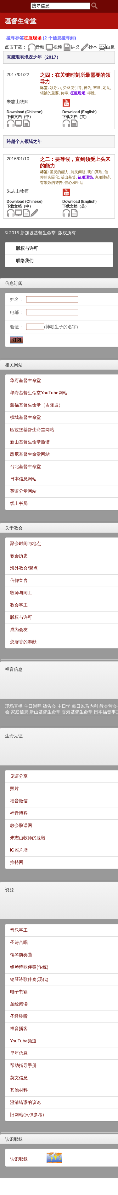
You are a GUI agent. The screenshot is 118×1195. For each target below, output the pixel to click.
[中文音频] (10, 123)
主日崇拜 (33, 706)
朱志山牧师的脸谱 (27, 837)
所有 (71, 232)
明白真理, (95, 172)
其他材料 (19, 1089)
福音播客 (19, 1028)
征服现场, (78, 93)
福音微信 (19, 800)
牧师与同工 (21, 592)
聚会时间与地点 (25, 543)
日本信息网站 (23, 478)
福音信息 (14, 669)
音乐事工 (19, 930)
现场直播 (14, 706)
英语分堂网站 (23, 491)
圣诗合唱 (19, 942)
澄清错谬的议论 (25, 1102)
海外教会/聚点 (24, 568)
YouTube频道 (23, 1040)
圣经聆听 (19, 1016)
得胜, (91, 93)
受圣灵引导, (73, 87)
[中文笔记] (26, 123)
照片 (14, 788)
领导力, (56, 87)
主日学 (63, 706)
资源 (9, 889)
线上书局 (19, 503)
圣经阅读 (19, 1003)
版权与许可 (27, 248)
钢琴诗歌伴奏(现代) (29, 979)
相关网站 (14, 364)
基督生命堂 (21, 20)
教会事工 (19, 604)
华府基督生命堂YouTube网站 (38, 392)
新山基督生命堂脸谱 (30, 441)
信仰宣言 (19, 580)
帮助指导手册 (23, 1065)
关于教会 (14, 527)
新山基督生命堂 (45, 711)
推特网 (16, 862)
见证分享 (19, 776)
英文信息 (19, 1077)
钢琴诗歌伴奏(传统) (29, 966)
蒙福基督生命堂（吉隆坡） (36, 404)
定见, (107, 87)
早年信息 (19, 1053)
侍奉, (65, 93)
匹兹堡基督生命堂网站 (32, 429)
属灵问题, (78, 172)
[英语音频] (66, 123)
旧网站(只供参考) (27, 1114)
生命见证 (14, 735)
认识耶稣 (14, 1139)
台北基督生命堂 (25, 466)
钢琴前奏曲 (21, 954)
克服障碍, (103, 177)
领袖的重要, (50, 93)
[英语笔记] (74, 123)
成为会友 (19, 629)
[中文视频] (18, 123)
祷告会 (49, 706)
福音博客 (19, 813)
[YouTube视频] (66, 102)
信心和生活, (74, 182)
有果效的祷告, (52, 182)
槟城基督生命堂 (25, 417)
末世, (98, 87)
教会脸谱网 (21, 825)
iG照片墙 (19, 849)
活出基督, (69, 177)
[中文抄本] (34, 212)
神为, (88, 87)
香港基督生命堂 (77, 711)
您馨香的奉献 (23, 641)
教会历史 (19, 555)
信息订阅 (14, 283)
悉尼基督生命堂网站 (30, 454)
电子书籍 (19, 991)
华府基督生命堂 (25, 380)
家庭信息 (19, 711)
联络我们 (25, 260)
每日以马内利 (85, 706)
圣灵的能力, (60, 172)
